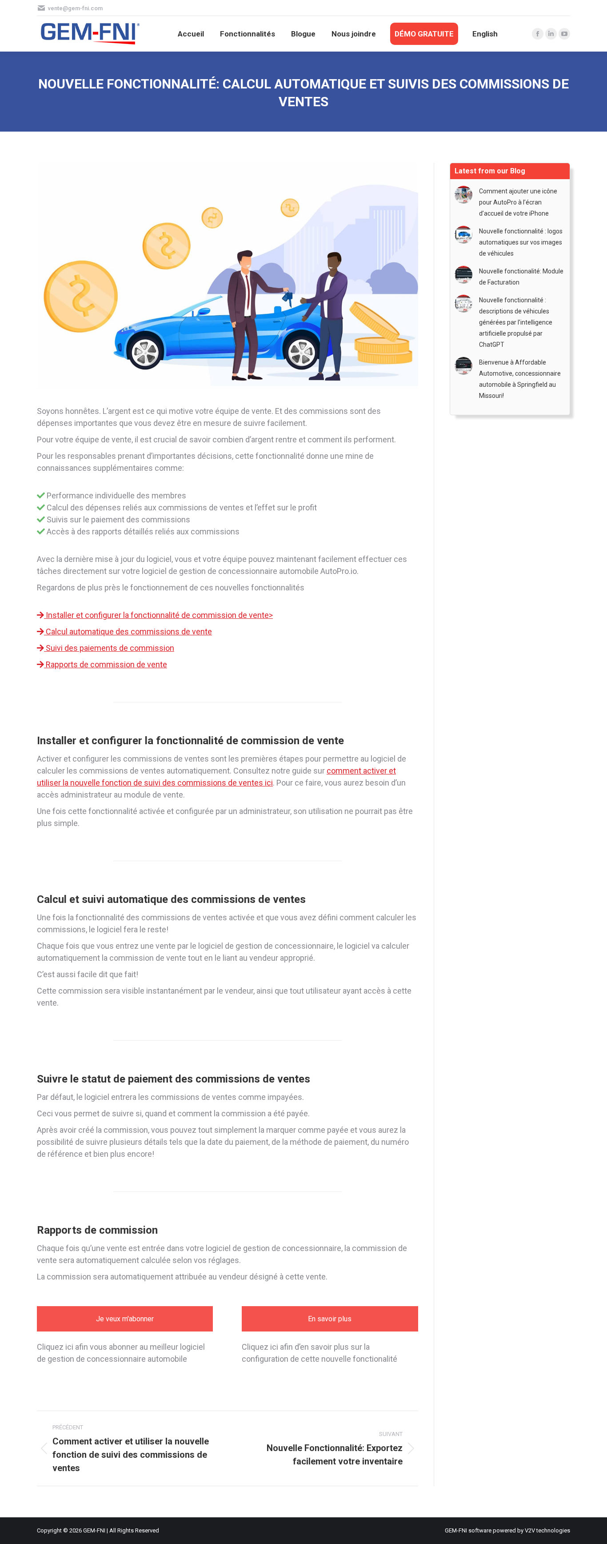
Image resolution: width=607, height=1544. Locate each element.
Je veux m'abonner (125, 1319)
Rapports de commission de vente (105, 664)
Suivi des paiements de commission (109, 648)
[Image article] (463, 195)
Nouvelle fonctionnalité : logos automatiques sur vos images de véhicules (521, 242)
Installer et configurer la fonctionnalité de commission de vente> (158, 615)
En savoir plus (329, 1319)
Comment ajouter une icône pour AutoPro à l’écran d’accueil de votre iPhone (518, 202)
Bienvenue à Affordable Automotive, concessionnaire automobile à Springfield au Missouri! (520, 379)
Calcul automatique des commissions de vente (128, 631)
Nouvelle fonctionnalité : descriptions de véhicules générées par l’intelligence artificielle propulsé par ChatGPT (515, 322)
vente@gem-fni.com (75, 8)
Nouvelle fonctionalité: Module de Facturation (521, 277)
